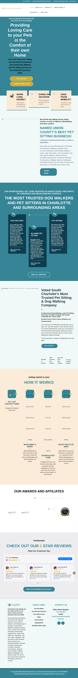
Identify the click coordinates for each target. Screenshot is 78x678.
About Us (38, 7)
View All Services (38, 274)
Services (48, 7)
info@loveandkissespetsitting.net (41, 1)
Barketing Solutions (49, 674)
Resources (33, 12)
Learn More (46, 172)
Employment (39, 623)
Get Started (72, 1)
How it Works (39, 620)
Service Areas (58, 7)
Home (31, 7)
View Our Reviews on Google (38, 589)
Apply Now (44, 12)
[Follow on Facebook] (59, 623)
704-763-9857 (27, 1)
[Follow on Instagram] (63, 623)
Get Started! (48, 346)
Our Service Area (38, 614)
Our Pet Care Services (39, 611)
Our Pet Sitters (39, 608)
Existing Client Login (21, 84)
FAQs (39, 617)
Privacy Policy (60, 674)
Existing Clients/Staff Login (60, 1)
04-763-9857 (63, 671)
